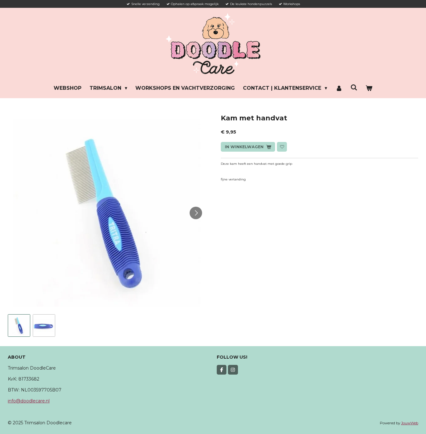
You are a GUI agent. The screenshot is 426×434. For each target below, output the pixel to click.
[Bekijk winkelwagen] (368, 88)
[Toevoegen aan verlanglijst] (282, 147)
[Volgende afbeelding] (196, 213)
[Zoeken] (353, 87)
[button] (19, 325)
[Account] (338, 88)
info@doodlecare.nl (29, 401)
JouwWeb (409, 423)
